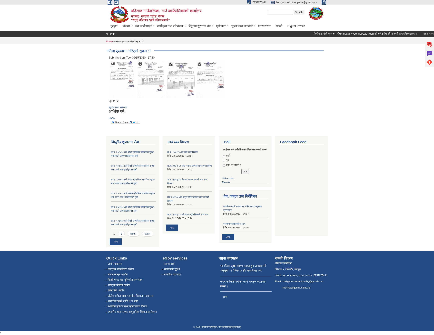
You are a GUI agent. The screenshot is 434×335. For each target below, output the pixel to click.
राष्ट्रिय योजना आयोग (119, 285)
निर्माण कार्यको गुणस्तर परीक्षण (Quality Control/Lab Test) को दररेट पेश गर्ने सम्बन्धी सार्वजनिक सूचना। (361, 33)
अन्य (116, 241)
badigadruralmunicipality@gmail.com (303, 281)
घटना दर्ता (169, 263)
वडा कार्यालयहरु (143, 26)
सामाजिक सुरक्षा (172, 269)
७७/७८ (112, 118)
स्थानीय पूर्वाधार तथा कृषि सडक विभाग (127, 306)
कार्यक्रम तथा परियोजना (170, 26)
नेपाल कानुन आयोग (118, 274)
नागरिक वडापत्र (172, 274)
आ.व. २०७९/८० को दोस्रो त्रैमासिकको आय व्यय (187, 214)
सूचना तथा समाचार (118, 107)
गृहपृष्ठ (114, 26)
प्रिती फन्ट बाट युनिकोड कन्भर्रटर (125, 279)
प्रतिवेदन (221, 26)
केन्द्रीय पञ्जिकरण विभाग (121, 269)
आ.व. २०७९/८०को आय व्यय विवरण (182, 152)
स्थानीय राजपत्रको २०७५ (234, 223)
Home (109, 41)
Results (226, 182)
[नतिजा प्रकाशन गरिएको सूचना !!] (122, 78)
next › (133, 233)
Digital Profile (296, 26)
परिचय (126, 26)
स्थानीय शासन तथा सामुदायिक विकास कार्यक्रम (132, 311)
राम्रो (228, 155)
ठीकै (227, 160)
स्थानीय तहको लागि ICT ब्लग (123, 301)
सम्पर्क (279, 26)
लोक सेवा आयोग (116, 290)
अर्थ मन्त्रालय (115, 263)
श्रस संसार (264, 26)
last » (148, 233)
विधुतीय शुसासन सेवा (200, 26)
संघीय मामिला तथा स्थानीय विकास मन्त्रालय (130, 295)
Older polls (228, 178)
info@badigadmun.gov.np (296, 287)
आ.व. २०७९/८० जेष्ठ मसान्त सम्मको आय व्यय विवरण (189, 165)
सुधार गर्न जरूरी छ (233, 165)
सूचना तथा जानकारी (242, 26)
